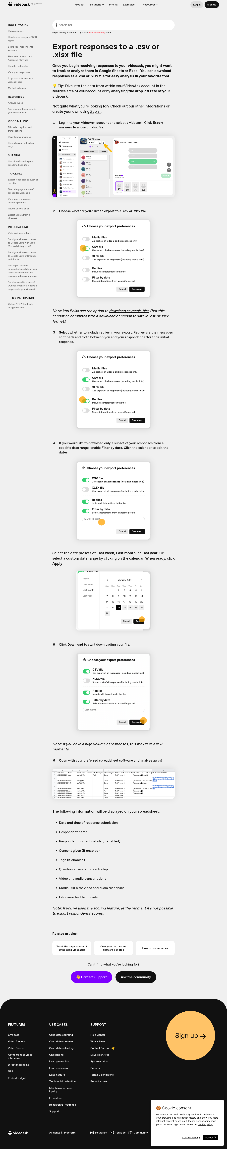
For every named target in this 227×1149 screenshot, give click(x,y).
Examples (129, 4)
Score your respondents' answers (21, 48)
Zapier (95, 111)
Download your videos (19, 136)
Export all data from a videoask (19, 216)
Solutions (95, 4)
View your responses (19, 72)
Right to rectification (18, 66)
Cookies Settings (191, 1137)
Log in (197, 4)
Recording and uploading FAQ (21, 145)
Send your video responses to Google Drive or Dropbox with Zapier (22, 256)
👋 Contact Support (91, 977)
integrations (155, 106)
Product (79, 4)
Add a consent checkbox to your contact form (22, 110)
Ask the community (136, 977)
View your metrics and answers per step (19, 200)
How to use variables (18, 208)
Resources (149, 4)
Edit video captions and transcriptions (20, 129)
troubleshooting (96, 32)
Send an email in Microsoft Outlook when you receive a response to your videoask (22, 286)
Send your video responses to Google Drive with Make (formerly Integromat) (22, 243)
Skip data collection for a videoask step (20, 80)
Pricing (113, 4)
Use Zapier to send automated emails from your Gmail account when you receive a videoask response (23, 270)
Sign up (211, 4)
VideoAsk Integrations (19, 233)
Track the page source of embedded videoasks (21, 191)
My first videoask (17, 88)
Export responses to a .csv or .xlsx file (23, 181)
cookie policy (205, 1124)
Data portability (16, 30)
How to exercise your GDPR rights (22, 39)
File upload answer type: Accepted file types (20, 58)
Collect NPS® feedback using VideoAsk (20, 305)
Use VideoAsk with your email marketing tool (20, 163)
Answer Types (15, 102)
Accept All (210, 1137)
